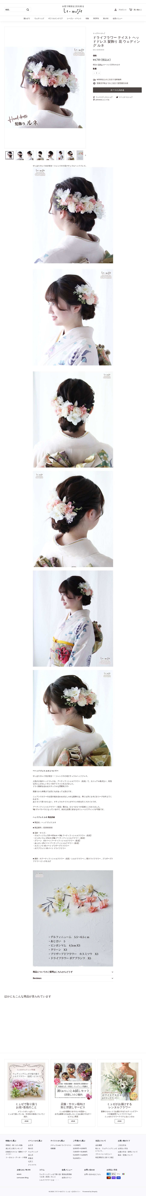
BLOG (105, 18)
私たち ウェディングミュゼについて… (106, 1149)
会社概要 (98, 1145)
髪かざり (27, 18)
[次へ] (84, 155)
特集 (87, 18)
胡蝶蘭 (53, 1148)
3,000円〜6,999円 (80, 1148)
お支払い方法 (123, 1148)
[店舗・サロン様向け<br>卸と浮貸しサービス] (73, 1081)
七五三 (30, 1161)
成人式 (30, 1155)
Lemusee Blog (23, 1177)
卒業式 (30, 1158)
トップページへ (98, 33)
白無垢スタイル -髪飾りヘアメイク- (16, 1153)
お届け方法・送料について (128, 1152)
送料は (100, 65)
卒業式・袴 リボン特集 (14, 1145)
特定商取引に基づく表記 (104, 1157)
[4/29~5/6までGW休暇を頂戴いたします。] (73, 2)
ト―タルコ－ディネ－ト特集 (16, 1157)
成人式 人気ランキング (14, 1148)
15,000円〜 (77, 1158)
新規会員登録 (67, 1174)
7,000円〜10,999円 (80, 1152)
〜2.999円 (77, 1145)
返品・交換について (125, 1155)
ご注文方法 (122, 1145)
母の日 (30, 1148)
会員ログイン (67, 1177)
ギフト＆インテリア (55, 18)
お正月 (30, 1145)
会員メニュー (117, 18)
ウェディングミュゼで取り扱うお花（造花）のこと (50, 1175)
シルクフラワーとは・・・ (49, 1180)
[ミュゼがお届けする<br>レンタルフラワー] (119, 1081)
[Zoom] (45, 87)
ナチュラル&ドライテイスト (61, 1145)
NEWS (96, 18)
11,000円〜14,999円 (80, 1155)
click (26, 1121)
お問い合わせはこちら (92, 1174)
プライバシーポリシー (103, 1154)
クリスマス (32, 1165)
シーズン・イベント (74, 18)
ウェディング (39, 18)
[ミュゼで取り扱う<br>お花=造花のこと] (26, 1081)
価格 (95, 55)
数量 (95, 68)
